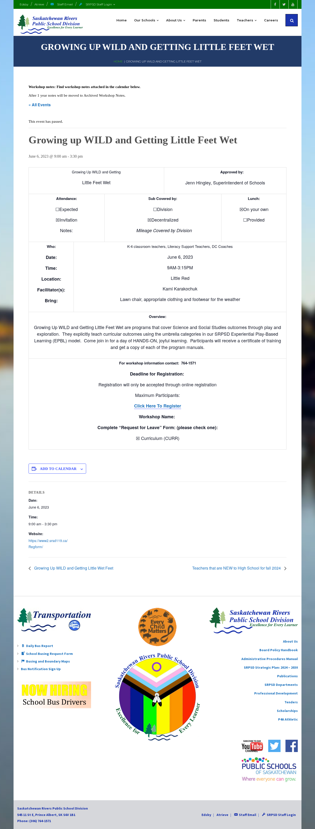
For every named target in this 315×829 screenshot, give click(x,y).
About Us (290, 641)
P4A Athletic (288, 719)
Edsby (24, 4)
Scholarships (287, 710)
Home (118, 61)
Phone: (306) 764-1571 (34, 821)
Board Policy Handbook (278, 650)
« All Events (40, 104)
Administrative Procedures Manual (269, 659)
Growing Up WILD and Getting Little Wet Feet (73, 568)
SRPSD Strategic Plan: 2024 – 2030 (271, 667)
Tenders (291, 702)
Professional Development (276, 693)
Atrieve (39, 4)
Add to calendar (58, 469)
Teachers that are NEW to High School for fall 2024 (237, 568)
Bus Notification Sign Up (41, 669)
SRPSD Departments (281, 684)
